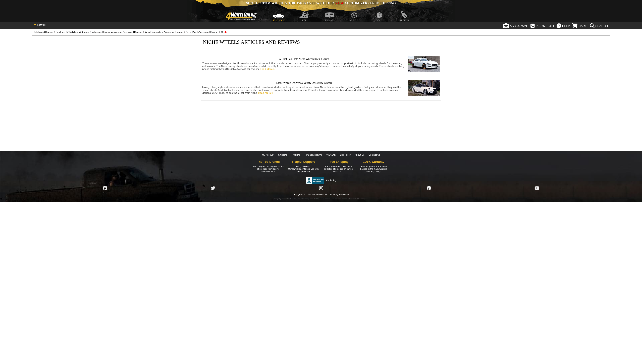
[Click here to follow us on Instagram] (321, 188)
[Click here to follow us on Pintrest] (429, 188)
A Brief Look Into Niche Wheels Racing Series (304, 58)
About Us (359, 154)
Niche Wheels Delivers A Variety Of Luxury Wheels (304, 82)
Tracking (295, 154)
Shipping (282, 154)
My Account (268, 154)
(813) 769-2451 (303, 166)
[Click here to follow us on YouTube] (537, 188)
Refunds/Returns (313, 154)
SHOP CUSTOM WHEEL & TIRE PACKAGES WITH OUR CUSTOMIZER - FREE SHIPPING (321, 3)
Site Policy (345, 154)
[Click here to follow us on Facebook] (105, 188)
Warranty (331, 154)
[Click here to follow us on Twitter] (213, 188)
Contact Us (374, 154)
